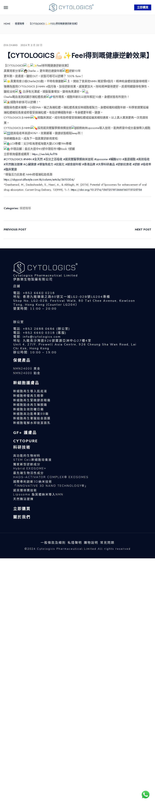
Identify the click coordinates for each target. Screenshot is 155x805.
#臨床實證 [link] (10, 169)
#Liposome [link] (101, 159)
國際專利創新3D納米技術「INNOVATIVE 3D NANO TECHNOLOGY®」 (50, 484)
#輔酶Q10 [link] (115, 159)
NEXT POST (143, 229)
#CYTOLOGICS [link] (13, 159)
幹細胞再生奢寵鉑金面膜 (32, 418)
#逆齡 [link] (136, 164)
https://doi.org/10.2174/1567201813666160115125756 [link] (106, 190)
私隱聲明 (75, 543)
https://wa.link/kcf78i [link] (44, 154)
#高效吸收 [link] (143, 159)
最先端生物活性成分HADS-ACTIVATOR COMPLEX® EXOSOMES (51, 475)
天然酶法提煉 (23, 499)
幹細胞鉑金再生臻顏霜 (30, 405)
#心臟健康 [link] (29, 164)
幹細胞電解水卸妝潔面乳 (32, 423)
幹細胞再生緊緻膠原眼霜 (32, 400)
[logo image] (71, 7)
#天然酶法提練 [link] (13, 164)
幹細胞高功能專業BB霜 (31, 414)
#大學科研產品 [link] (105, 164)
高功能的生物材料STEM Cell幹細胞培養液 (32, 458)
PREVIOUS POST (15, 229)
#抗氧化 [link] (59, 164)
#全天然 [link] (38, 159)
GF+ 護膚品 (25, 432)
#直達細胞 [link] (129, 159)
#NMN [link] (27, 159)
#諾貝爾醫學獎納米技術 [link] (78, 159)
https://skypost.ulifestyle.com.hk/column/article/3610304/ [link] (39, 180)
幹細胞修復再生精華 (28, 396)
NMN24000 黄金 (26, 368)
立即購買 (142, 7)
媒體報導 (25, 208)
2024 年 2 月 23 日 (32, 45)
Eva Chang (11, 45)
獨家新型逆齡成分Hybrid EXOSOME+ (29, 466)
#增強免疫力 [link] (45, 164)
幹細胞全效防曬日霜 (28, 409)
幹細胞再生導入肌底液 (30, 391)
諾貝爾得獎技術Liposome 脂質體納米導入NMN (38, 492)
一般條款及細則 (53, 543)
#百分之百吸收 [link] (53, 159)
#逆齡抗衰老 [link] (124, 164)
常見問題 (107, 543)
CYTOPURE (25, 441)
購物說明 (91, 543)
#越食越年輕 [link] (73, 164)
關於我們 (22, 517)
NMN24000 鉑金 (26, 373)
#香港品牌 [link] (88, 164)
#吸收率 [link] (146, 164)
